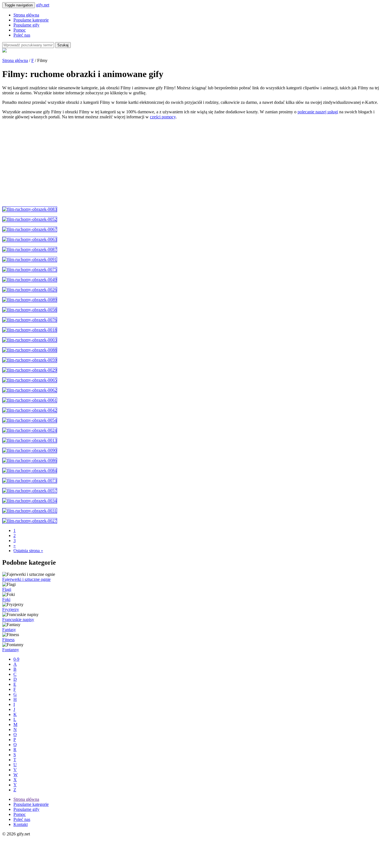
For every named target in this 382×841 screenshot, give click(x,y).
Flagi (6, 589)
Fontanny (10, 649)
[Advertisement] (170, 163)
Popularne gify (26, 25)
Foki (6, 599)
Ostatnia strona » (28, 550)
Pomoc (19, 30)
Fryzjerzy (10, 609)
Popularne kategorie (31, 20)
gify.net (42, 5)
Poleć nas (21, 35)
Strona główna (26, 15)
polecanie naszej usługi (318, 111)
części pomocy (163, 116)
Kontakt (20, 824)
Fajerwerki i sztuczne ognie (26, 579)
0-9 (16, 659)
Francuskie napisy (18, 619)
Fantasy (9, 629)
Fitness (8, 639)
